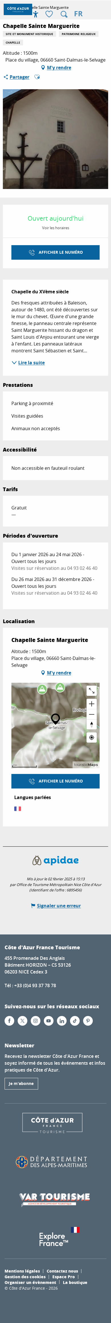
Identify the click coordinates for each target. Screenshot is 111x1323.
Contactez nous (62, 1271)
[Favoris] (49, 14)
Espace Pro (63, 1276)
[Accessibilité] (36, 14)
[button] (64, 14)
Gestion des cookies (25, 1276)
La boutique (75, 1282)
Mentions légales (22, 1271)
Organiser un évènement (30, 1282)
